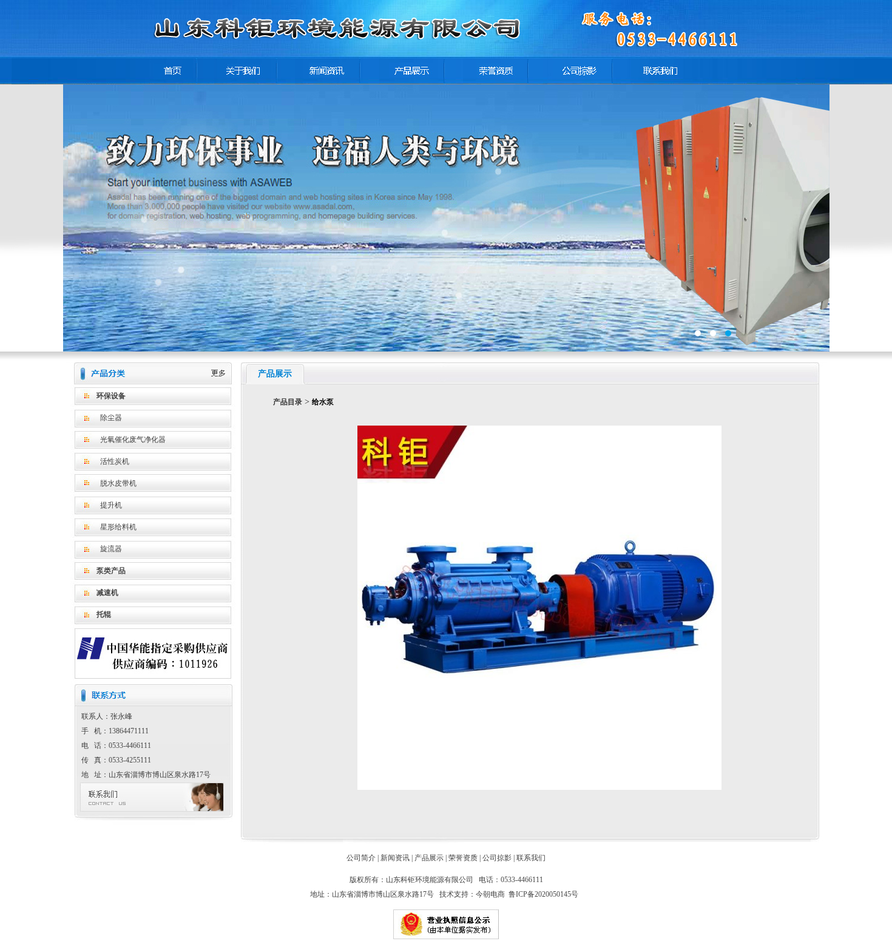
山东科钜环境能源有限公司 (446, 218)
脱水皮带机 (118, 483)
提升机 (111, 505)
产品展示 (429, 858)
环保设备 (111, 396)
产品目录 (287, 402)
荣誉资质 (463, 858)
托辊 (103, 614)
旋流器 (111, 549)
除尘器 (111, 417)
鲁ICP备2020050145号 (543, 894)
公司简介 (361, 858)
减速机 (107, 592)
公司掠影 (497, 858)
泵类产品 (111, 570)
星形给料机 (118, 527)
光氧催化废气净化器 (133, 439)
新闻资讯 (395, 858)
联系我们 (531, 858)
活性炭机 (114, 461)
